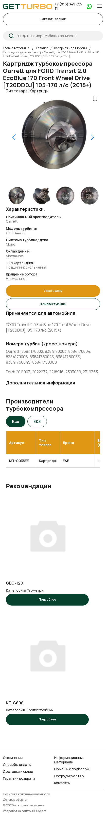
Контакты (62, 783)
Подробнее (47, 599)
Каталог (42, 48)
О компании (13, 758)
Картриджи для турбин (70, 48)
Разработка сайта (17, 811)
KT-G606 (14, 703)
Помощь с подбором (71, 769)
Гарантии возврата (19, 778)
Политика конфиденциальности (26, 794)
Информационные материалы (69, 760)
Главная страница (16, 48)
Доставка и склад (18, 771)
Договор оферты (15, 800)
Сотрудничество (69, 776)
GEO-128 (14, 583)
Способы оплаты (17, 764)
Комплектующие (53, 304)
